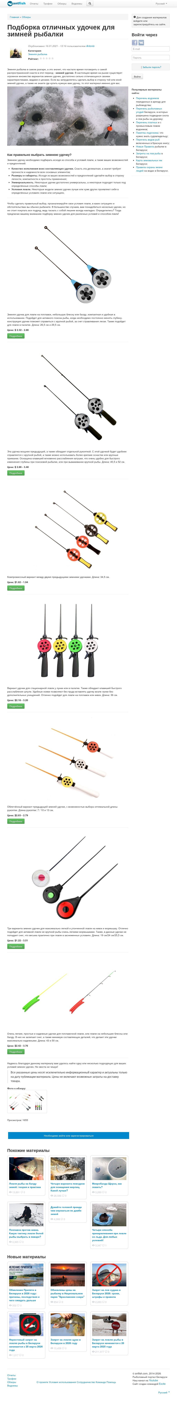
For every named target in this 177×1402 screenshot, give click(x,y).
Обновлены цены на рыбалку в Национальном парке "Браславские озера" (68, 1293)
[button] (89, 3)
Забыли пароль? (151, 67)
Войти (137, 76)
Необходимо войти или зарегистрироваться (69, 1135)
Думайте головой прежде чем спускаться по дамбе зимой (66, 1210)
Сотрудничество (86, 1382)
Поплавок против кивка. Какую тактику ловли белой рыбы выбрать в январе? (26, 1233)
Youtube (153, 1380)
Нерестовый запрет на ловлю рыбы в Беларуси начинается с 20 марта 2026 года (26, 1345)
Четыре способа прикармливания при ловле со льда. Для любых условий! (109, 1235)
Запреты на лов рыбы (148, 153)
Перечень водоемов (147, 98)
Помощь (111, 1382)
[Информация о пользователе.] (17, 54)
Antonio (90, 46)
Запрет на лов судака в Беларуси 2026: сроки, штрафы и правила (106, 1293)
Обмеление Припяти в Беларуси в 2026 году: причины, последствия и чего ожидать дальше (24, 1295)
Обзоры (62, 3)
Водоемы (77, 3)
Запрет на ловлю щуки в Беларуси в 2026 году (66, 1341)
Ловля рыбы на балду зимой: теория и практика (25, 1185)
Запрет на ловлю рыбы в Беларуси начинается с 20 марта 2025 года (108, 1343)
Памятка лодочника (147, 132)
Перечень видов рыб (148, 139)
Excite (162, 1383)
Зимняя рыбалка (37, 54)
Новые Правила (145, 146)
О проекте (42, 1382)
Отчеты (34, 3)
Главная (14, 17)
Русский (160, 3)
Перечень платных (146, 122)
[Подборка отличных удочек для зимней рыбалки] (27, 1101)
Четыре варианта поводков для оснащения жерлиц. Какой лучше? (68, 1187)
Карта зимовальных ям (149, 160)
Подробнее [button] (16, 336)
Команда (101, 1382)
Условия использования (62, 1382)
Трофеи (47, 3)
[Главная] (16, 3)
